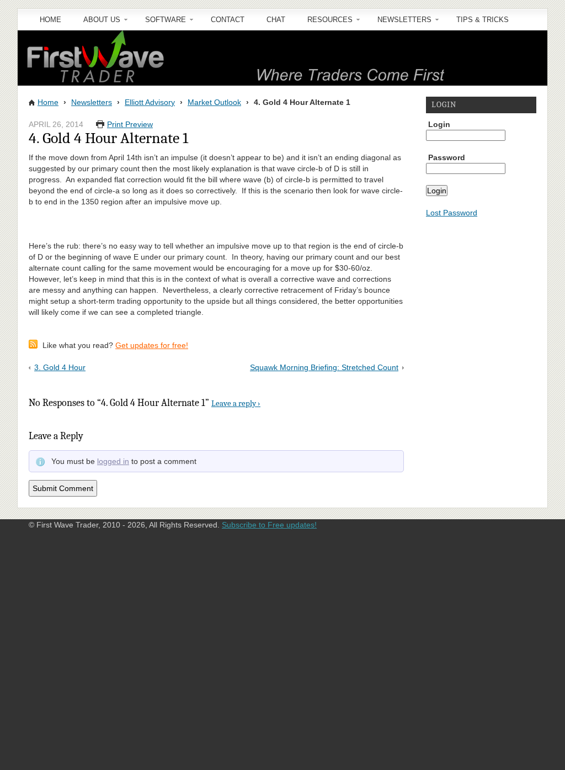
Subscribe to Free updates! (269, 524)
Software (160, 23)
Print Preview (130, 124)
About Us (96, 23)
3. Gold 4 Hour (60, 367)
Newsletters (398, 23)
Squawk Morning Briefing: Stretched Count (324, 367)
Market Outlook (214, 102)
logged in (113, 461)
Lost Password (451, 212)
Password (446, 157)
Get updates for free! (151, 345)
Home (50, 20)
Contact (227, 20)
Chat (275, 20)
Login (439, 124)
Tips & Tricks (482, 20)
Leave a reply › (235, 403)
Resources (324, 23)
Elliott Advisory (150, 102)
